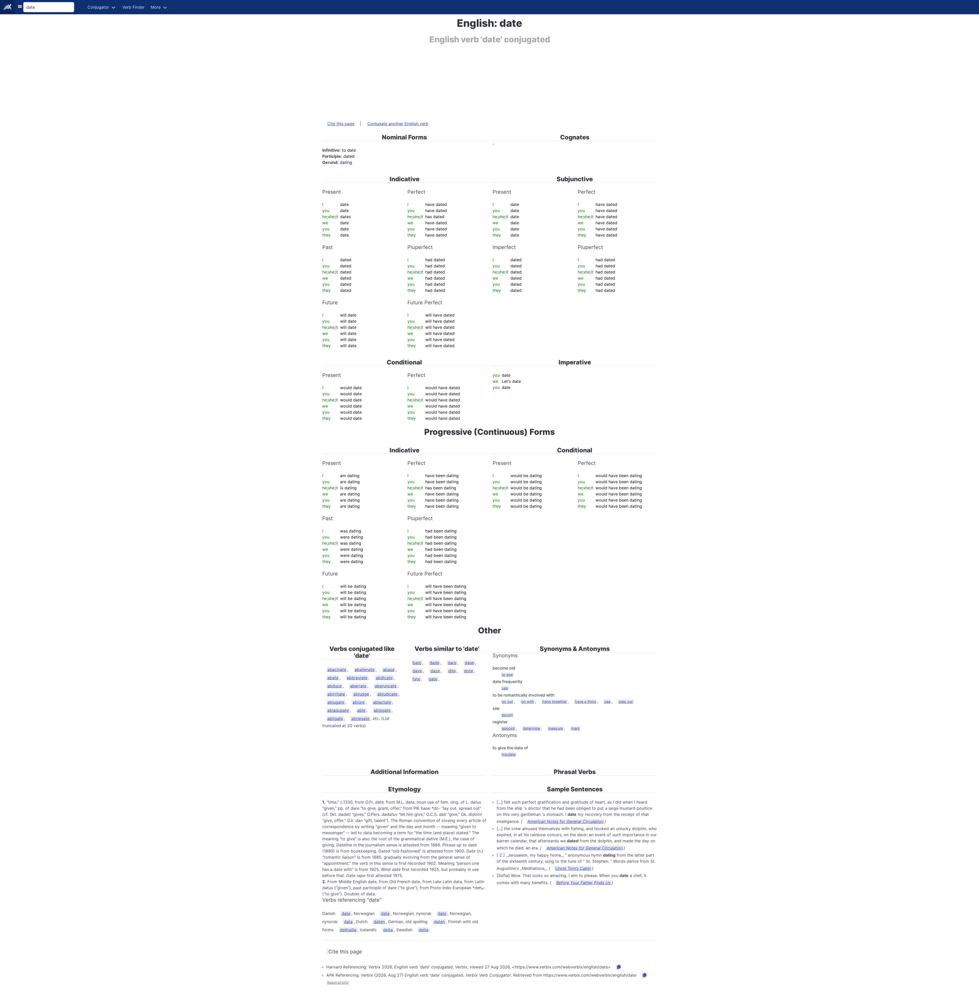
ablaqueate (338, 710)
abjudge (361, 694)
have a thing (585, 701)
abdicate (384, 677)
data (348, 921)
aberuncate (385, 685)
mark (575, 728)
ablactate (382, 702)
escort (507, 715)
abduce (334, 685)
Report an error (338, 983)
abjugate (335, 702)
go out (507, 701)
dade (434, 662)
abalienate (365, 669)
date (346, 913)
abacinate (336, 669)
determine (531, 728)
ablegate (382, 710)
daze (435, 670)
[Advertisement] (475, 79)
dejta (423, 929)
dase (469, 662)
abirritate (336, 694)
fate (416, 679)
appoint (508, 728)
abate (332, 677)
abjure (359, 702)
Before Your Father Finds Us (583, 882)
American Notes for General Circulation (565, 821)
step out (626, 701)
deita (388, 929)
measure (555, 728)
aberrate (358, 685)
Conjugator (98, 7)
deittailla (348, 929)
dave (417, 670)
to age (507, 674)
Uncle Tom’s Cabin (573, 868)
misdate (509, 754)
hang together (554, 701)
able (361, 710)
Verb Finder (133, 7)
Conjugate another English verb (397, 123)
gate (433, 679)
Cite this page (340, 123)
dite (452, 670)
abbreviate (357, 677)
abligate (335, 718)
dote (468, 670)
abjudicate (387, 694)
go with (527, 701)
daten (379, 921)
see (505, 688)
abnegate (360, 718)
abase (388, 669)
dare (452, 662)
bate (417, 662)
